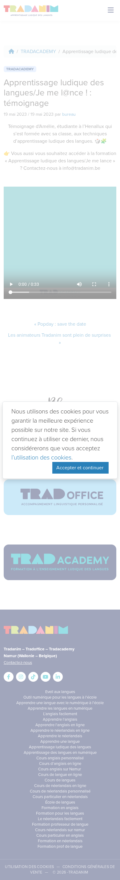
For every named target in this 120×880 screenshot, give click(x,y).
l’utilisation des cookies (41, 457)
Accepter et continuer (80, 467)
